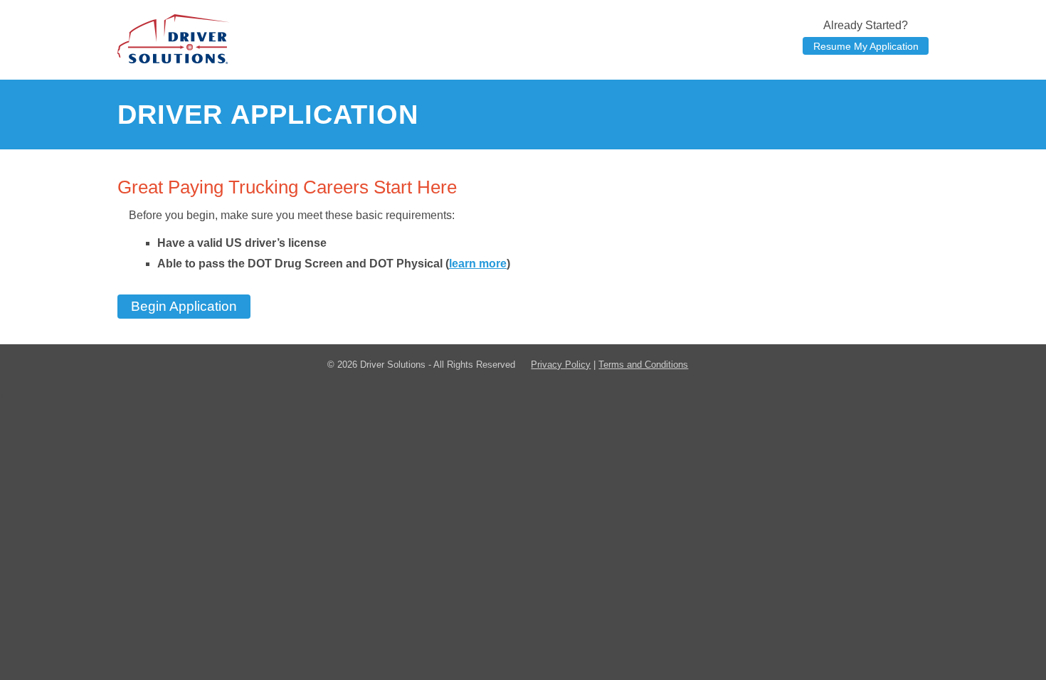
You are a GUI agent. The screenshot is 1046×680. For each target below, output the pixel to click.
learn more (478, 263)
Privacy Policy (561, 364)
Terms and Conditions (643, 364)
